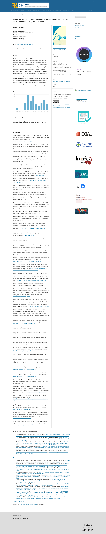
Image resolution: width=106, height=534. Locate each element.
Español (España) (79, 25)
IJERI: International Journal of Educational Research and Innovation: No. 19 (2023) (41, 466)
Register (89, 1)
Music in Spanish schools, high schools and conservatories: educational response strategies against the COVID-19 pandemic (42, 465)
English (77, 28)
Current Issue (14, 10)
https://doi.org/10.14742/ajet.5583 (21, 296)
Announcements (57, 10)
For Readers (77, 36)
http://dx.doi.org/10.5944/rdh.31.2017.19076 (38, 306)
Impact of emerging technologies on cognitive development (51, 483)
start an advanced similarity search (28, 504)
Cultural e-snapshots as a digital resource (49, 472)
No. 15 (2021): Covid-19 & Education (31, 15)
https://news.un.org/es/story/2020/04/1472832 (24, 351)
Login (93, 1)
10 (21, 501)
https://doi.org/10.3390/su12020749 (22, 418)
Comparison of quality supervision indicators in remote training (31, 452)
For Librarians (78, 41)
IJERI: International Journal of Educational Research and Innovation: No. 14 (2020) (49, 436)
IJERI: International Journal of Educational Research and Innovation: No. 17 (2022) (36, 444)
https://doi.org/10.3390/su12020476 (22, 409)
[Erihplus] (81, 178)
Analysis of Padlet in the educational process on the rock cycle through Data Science (43, 487)
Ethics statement (46, 10)
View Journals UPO (82, 1)
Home (14, 15)
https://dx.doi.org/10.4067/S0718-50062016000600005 (32, 228)
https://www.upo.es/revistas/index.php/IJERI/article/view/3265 (30, 280)
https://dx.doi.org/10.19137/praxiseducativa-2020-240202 (27, 261)
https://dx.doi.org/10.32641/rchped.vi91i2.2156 (24, 376)
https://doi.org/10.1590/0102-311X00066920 (24, 323)
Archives (22, 10)
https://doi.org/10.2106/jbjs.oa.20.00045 (36, 392)
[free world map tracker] (81, 214)
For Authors (77, 38)
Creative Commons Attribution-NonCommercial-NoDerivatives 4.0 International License (61, 105)
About (73, 10)
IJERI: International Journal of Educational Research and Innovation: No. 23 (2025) (40, 462)
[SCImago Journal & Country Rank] (83, 90)
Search (92, 10)
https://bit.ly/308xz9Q (41, 175)
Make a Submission (80, 17)
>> (24, 501)
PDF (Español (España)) (60, 49)
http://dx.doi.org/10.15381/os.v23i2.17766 (26, 425)
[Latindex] (84, 164)
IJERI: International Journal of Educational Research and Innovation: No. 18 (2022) (41, 498)
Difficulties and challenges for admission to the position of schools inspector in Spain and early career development (42, 446)
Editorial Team (36, 10)
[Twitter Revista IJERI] (78, 188)
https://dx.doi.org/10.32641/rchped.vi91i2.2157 (24, 369)
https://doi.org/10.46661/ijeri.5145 (24, 44)
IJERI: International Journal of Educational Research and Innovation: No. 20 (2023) (42, 484)
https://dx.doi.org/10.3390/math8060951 (23, 141)
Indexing (29, 10)
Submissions (66, 10)
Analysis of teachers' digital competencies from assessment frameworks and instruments (40, 480)
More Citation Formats (59, 74)
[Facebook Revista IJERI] (82, 188)
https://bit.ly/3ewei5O (30, 235)
